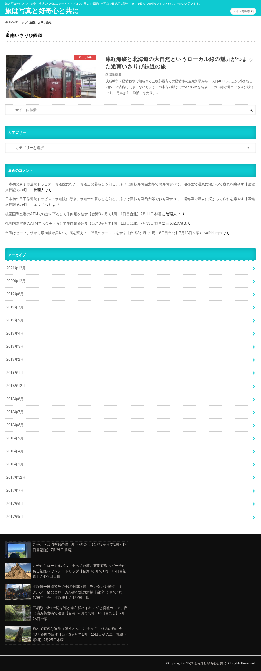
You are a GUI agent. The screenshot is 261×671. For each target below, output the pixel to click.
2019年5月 (15, 320)
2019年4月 (15, 333)
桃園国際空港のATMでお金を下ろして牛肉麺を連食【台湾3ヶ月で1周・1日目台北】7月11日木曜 (83, 214)
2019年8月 (15, 294)
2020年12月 (16, 281)
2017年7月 (15, 490)
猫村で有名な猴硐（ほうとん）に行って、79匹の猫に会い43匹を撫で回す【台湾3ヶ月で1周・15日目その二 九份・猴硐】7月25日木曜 (80, 634)
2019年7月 (15, 307)
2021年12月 (16, 268)
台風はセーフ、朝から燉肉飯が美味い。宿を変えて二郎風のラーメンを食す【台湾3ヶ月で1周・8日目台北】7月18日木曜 (102, 233)
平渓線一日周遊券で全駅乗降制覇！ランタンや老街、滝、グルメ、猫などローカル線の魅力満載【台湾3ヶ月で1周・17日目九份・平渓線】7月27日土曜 (79, 592)
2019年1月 (15, 372)
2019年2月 (15, 359)
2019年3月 (15, 346)
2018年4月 (15, 451)
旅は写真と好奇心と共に (42, 10)
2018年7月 (15, 412)
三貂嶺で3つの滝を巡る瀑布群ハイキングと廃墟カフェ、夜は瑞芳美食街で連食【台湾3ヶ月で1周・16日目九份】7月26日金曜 (80, 613)
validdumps (213, 233)
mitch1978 (174, 223)
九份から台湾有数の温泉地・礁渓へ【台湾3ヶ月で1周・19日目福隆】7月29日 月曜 (79, 547)
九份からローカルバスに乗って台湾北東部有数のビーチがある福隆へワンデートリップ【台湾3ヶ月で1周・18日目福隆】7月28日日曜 (79, 571)
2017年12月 (16, 477)
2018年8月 (15, 399)
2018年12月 (16, 385)
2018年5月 (15, 438)
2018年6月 (15, 425)
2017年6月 (15, 503)
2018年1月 (15, 464)
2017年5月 (15, 516)
